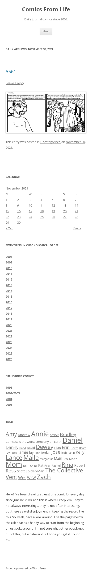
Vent (11, 477)
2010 (9, 268)
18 (42, 211)
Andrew (24, 435)
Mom (14, 464)
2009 (9, 262)
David (31, 448)
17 (30, 211)
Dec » (77, 228)
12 (53, 205)
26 (53, 217)
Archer (54, 435)
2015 (9, 296)
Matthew (61, 458)
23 (19, 217)
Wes (22, 477)
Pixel (47, 466)
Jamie (23, 452)
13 (65, 205)
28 (76, 217)
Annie (40, 433)
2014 (9, 291)
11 (42, 205)
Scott (21, 471)
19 (53, 211)
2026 (9, 359)
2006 (9, 404)
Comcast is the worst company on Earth (34, 441)
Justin (71, 453)
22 (7, 217)
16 (19, 211)
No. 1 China (30, 465)
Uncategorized (50, 142)
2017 (9, 308)
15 (7, 211)
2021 (9, 330)
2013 (9, 285)
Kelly (80, 452)
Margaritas (46, 459)
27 (65, 217)
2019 (9, 319)
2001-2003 (13, 393)
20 (65, 211)
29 (7, 222)
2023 (9, 342)
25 (42, 217)
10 (30, 205)
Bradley (68, 434)
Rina (67, 464)
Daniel (73, 440)
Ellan (57, 448)
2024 (9, 348)
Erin (66, 447)
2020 (9, 325)
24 (30, 217)
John (37, 452)
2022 (9, 336)
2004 (9, 399)
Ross (11, 470)
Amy (11, 434)
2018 (9, 313)
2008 (9, 256)
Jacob (14, 452)
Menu (46, 31)
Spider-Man (35, 471)
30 (19, 222)
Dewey (44, 447)
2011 (9, 274)
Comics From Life (46, 9)
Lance (14, 457)
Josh (64, 453)
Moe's (73, 459)
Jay (31, 452)
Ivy (8, 452)
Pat (40, 465)
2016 (9, 302)
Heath (82, 448)
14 (76, 205)
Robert (79, 465)
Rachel (56, 465)
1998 (9, 387)
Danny (12, 447)
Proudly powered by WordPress (26, 568)
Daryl (22, 448)
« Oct (9, 228)
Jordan (45, 452)
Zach (44, 476)
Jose (55, 452)
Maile (31, 457)
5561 (11, 71)
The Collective (64, 470)
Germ (74, 448)
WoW (31, 477)
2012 (9, 279)
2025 (9, 353)
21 (76, 211)
